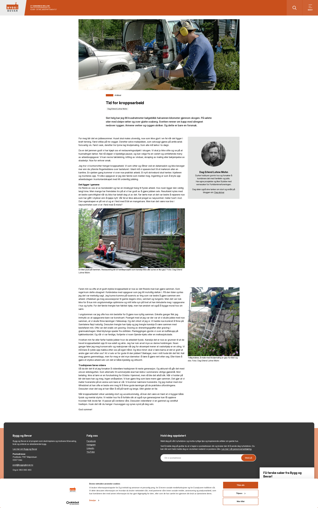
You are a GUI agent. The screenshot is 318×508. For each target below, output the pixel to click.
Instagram (91, 444)
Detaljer (92, 500)
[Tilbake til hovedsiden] (13, 8)
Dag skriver (219, 192)
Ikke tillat (240, 501)
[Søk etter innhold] (294, 8)
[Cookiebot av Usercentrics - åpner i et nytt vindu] (73, 503)
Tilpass (239, 493)
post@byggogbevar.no (23, 465)
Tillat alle (240, 485)
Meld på (248, 458)
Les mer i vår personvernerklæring (236, 449)
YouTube (91, 452)
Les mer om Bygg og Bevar (25, 449)
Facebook (91, 441)
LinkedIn (90, 448)
